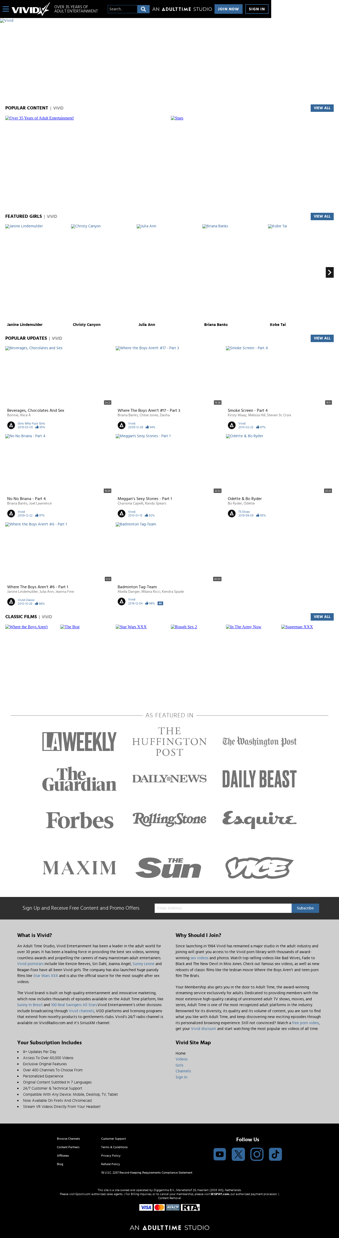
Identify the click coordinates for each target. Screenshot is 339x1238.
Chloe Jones (149, 415)
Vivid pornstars (30, 964)
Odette (249, 503)
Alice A (25, 415)
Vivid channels (81, 1011)
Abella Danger (129, 592)
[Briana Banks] (234, 272)
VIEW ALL (322, 108)
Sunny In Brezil (30, 1005)
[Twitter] (238, 1155)
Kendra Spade (173, 592)
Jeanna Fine (64, 592)
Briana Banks (216, 325)
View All (322, 216)
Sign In (257, 9)
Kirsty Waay (237, 415)
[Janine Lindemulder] (37, 272)
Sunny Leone (143, 964)
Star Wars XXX (45, 976)
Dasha (165, 415)
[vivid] (31, 9)
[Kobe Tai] (300, 272)
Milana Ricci (150, 592)
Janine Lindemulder (25, 325)
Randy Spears (155, 503)
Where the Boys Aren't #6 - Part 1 (37, 587)
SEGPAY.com (220, 1194)
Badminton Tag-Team (137, 587)
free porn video (305, 1023)
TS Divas (244, 511)
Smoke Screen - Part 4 (248, 410)
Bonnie (12, 415)
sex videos (199, 958)
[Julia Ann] (169, 272)
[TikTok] (275, 1155)
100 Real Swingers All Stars (74, 1005)
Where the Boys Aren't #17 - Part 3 (149, 410)
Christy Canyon (87, 325)
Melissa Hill (256, 415)
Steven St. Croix (279, 415)
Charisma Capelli (130, 503)
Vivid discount (203, 1029)
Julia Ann (147, 325)
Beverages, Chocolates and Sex (35, 410)
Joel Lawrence (40, 503)
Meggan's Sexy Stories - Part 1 (145, 499)
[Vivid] (135, 21)
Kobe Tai (278, 325)
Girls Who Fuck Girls (31, 423)
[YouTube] (219, 1155)
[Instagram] (257, 1155)
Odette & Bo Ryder (245, 499)
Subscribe (305, 908)
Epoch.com (83, 1194)
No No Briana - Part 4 (26, 499)
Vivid (131, 423)
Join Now (228, 9)
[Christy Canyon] (103, 272)
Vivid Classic (26, 600)
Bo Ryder (235, 503)
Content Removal (169, 1198)
